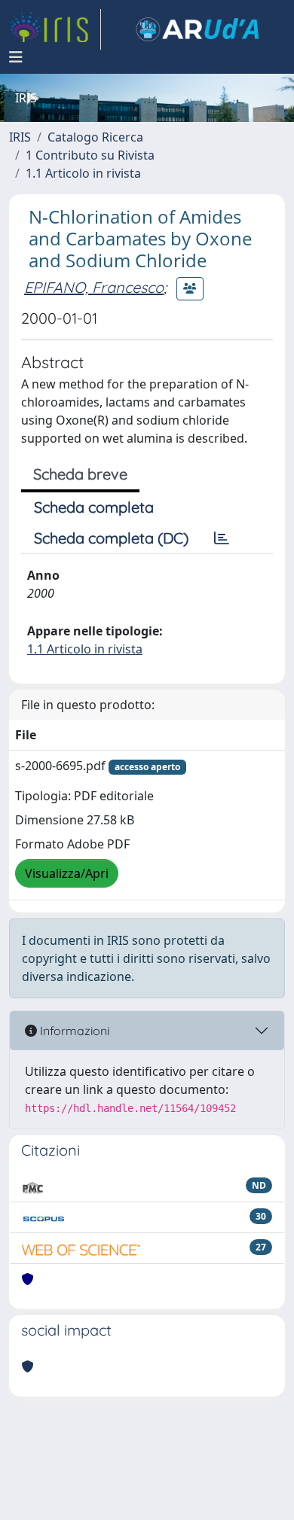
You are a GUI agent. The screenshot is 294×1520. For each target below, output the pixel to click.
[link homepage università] (197, 29)
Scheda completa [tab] (94, 507)
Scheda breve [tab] (80, 474)
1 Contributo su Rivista (90, 155)
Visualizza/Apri (67, 873)
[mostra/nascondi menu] (16, 57)
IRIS (20, 137)
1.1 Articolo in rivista (83, 173)
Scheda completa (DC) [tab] (111, 537)
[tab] (221, 538)
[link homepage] (55, 29)
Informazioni (73, 1030)
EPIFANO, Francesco (94, 287)
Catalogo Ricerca (95, 137)
